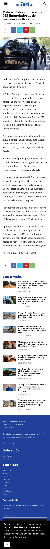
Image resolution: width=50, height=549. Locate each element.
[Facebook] (13, 30)
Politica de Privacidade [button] (15, 537)
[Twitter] (20, 30)
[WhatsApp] (32, 30)
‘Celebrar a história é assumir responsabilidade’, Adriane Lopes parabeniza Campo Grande (32, 403)
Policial (5, 494)
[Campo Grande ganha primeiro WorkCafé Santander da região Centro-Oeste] (9, 358)
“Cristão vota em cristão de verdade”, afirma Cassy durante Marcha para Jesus (32, 344)
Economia (6, 476)
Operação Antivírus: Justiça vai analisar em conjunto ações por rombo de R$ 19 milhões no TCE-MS (32, 300)
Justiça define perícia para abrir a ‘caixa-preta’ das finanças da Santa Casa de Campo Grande (30, 372)
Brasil (5, 473)
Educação (6, 479)
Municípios (7, 491)
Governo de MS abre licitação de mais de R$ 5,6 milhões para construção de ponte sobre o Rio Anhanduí (32, 285)
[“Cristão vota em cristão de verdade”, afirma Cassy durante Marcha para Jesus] (9, 345)
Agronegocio (8, 470)
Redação (9, 24)
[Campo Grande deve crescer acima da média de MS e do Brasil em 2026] (9, 315)
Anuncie (6, 459)
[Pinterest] (26, 30)
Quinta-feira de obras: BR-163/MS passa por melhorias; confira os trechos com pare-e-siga (32, 329)
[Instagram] (9, 443)
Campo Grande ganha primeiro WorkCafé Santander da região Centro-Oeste (32, 358)
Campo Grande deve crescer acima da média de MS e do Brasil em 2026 (31, 315)
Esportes (6, 482)
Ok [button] (7, 544)
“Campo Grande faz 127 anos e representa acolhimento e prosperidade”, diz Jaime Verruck (32, 388)
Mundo (5, 488)
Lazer (5, 485)
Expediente (7, 456)
